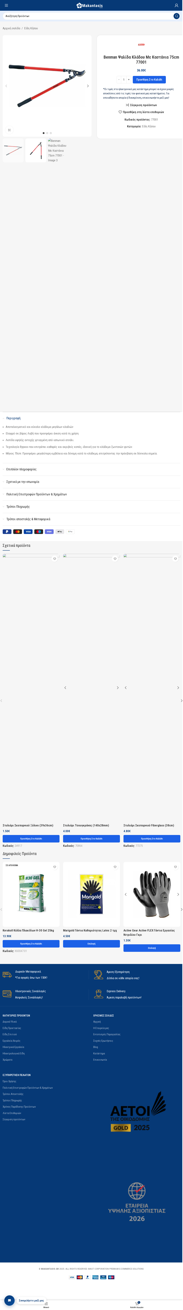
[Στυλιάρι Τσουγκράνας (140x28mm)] (91, 688)
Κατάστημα (99, 1053)
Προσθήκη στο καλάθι (149, 79)
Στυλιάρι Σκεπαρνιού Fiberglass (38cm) (148, 825)
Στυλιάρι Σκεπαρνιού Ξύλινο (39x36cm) (28, 825)
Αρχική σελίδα (11, 28)
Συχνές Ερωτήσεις (103, 1040)
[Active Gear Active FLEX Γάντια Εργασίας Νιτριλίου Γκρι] (151, 894)
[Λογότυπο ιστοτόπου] (91, 5)
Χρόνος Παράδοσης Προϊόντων (19, 1106)
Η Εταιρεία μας (101, 1028)
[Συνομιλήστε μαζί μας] (9, 1300)
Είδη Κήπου (31, 28)
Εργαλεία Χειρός (11, 1040)
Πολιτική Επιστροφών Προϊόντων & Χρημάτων (28, 1087)
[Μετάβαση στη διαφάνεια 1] (43, 133)
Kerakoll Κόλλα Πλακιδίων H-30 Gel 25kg (28, 930)
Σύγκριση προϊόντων (14, 1119)
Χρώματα (7, 1059)
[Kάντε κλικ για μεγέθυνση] (9, 130)
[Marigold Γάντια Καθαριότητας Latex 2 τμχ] (91, 894)
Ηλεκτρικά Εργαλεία (13, 1047)
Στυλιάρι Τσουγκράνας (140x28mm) (86, 825)
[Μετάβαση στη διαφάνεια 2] (47, 133)
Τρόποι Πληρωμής (12, 1100)
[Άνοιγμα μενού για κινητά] (6, 5)
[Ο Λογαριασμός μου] (176, 5)
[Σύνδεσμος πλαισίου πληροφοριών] (46, 974)
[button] (6, 86)
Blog (95, 1047)
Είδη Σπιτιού (10, 1034)
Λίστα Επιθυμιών (12, 1113)
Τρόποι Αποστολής (13, 1094)
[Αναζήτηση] (177, 16)
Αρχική (97, 1021)
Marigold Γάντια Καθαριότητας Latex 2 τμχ (90, 930)
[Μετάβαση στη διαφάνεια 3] (51, 133)
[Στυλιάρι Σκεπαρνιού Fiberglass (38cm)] (151, 688)
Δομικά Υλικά (10, 1021)
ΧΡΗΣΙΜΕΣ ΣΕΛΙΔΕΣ (103, 1015)
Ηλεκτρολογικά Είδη (14, 1053)
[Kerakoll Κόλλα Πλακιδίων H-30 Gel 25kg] (31, 894)
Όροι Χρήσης (9, 1081)
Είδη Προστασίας (12, 1028)
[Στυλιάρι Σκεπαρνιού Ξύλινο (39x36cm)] (31, 688)
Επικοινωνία (100, 1059)
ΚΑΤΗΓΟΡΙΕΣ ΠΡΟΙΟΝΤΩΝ (16, 1015)
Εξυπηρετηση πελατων (17, 1075)
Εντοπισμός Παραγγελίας (106, 1034)
